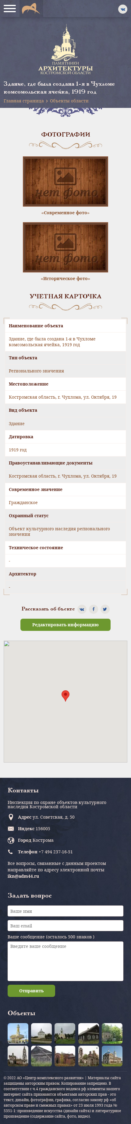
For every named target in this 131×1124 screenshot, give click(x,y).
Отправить (31, 991)
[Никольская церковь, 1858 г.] (112, 1033)
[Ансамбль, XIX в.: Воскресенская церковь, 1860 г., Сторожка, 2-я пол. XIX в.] (41, 1033)
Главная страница (24, 101)
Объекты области (69, 101)
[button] (65, 696)
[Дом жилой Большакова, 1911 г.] (88, 1033)
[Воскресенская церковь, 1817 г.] (112, 1056)
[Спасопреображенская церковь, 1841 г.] (18, 1056)
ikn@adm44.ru (23, 876)
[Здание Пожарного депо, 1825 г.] (18, 1033)
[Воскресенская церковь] (65, 1033)
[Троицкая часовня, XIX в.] (41, 1056)
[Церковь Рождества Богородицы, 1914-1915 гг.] (65, 1056)
